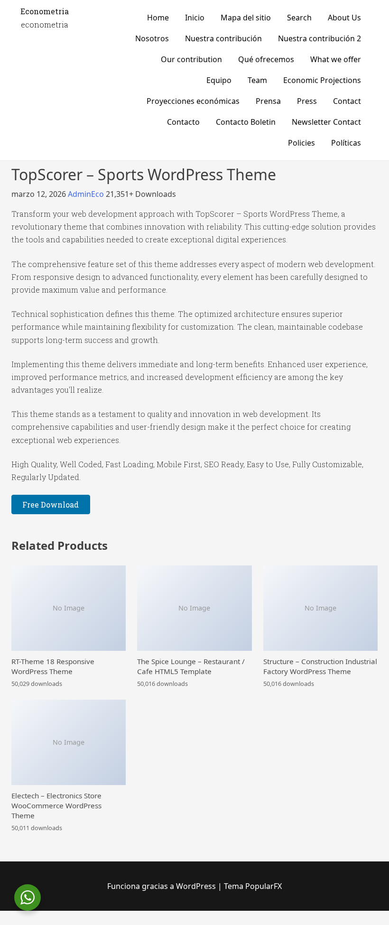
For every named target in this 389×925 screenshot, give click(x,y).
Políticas (346, 143)
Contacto (183, 122)
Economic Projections (322, 80)
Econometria (44, 11)
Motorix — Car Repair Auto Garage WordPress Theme (97, 923)
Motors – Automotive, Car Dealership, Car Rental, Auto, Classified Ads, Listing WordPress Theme (166, 923)
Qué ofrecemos (266, 59)
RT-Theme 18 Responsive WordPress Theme (52, 666)
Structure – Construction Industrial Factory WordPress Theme (320, 666)
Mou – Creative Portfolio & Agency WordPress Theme (342, 923)
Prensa (268, 101)
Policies (301, 143)
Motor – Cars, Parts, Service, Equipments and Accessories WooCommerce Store (64, 923)
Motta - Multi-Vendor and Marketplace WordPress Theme (286, 923)
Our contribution (191, 59)
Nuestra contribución (223, 38)
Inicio (194, 17)
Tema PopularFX (253, 886)
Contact (347, 101)
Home (158, 17)
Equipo (219, 80)
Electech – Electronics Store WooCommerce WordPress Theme (56, 806)
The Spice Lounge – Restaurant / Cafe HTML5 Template (191, 666)
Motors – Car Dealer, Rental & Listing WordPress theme (205, 923)
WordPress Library (39, 923)
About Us (344, 17)
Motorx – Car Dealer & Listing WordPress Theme (232, 923)
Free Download (50, 504)
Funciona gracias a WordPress (162, 886)
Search (299, 17)
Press (307, 101)
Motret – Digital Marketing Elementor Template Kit (258, 923)
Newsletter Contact (326, 122)
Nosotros (152, 38)
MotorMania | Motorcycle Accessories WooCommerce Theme (126, 923)
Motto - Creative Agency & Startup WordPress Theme (315, 923)
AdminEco (87, 194)
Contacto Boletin (246, 122)
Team (257, 80)
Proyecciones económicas (193, 101)
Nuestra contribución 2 (319, 38)
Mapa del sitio (246, 17)
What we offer (335, 59)
